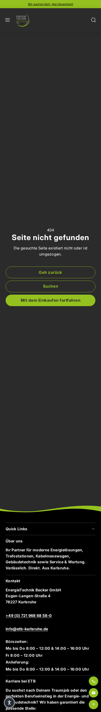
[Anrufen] (93, 681)
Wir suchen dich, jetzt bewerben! (50, 4)
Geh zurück (50, 272)
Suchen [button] (50, 286)
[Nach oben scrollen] (93, 704)
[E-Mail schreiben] (93, 692)
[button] (7, 20)
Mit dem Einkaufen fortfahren (50, 300)
